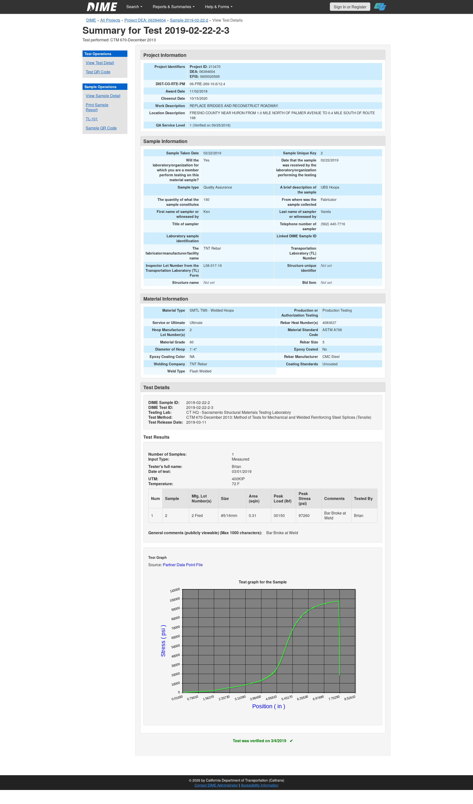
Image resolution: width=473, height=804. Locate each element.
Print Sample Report (97, 107)
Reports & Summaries (172, 6)
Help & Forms (217, 6)
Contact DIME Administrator (216, 785)
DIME (91, 20)
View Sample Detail (103, 95)
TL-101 (92, 119)
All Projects (110, 20)
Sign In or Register (350, 7)
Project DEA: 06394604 (145, 20)
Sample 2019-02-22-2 (189, 20)
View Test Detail (100, 62)
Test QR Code (98, 72)
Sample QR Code (101, 128)
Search (133, 6)
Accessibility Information (259, 785)
